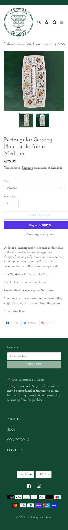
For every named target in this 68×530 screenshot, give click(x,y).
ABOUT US (15, 419)
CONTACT (15, 450)
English (24, 474)
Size (6, 181)
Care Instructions (14, 311)
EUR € (42, 474)
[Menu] (62, 22)
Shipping (27, 167)
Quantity (10, 196)
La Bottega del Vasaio (39, 517)
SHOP (11, 429)
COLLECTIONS (18, 440)
